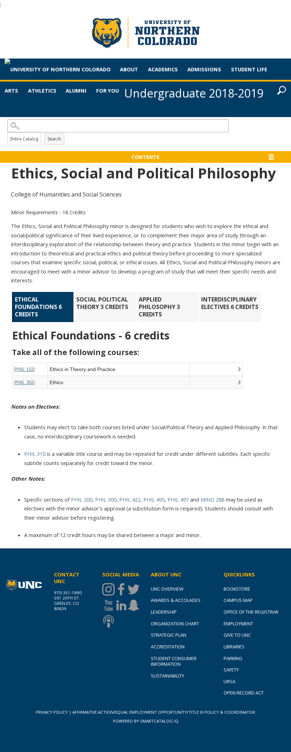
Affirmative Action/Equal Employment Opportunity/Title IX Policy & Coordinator (163, 712)
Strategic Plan (168, 635)
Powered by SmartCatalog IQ (146, 721)
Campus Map (238, 600)
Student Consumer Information (174, 661)
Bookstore (237, 589)
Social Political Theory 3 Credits (103, 303)
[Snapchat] (133, 605)
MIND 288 (212, 499)
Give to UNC (237, 635)
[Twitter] (133, 589)
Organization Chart (175, 623)
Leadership (164, 612)
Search (54, 139)
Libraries (234, 646)
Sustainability (167, 676)
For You (107, 90)
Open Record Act (244, 693)
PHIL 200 (81, 499)
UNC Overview (167, 589)
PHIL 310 (34, 453)
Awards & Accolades (176, 600)
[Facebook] (121, 589)
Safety (231, 670)
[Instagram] (108, 589)
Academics (163, 69)
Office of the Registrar (251, 612)
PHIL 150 (24, 369)
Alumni (76, 90)
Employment (238, 623)
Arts (11, 90)
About (129, 69)
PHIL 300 (105, 499)
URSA (229, 681)
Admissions (204, 69)
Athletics (42, 90)
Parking (233, 658)
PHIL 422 (130, 499)
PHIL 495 (154, 499)
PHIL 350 (24, 382)
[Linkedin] (121, 605)
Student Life (249, 69)
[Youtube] (108, 605)
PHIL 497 (178, 499)
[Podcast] (108, 621)
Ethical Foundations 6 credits (39, 306)
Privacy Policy (52, 712)
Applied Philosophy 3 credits (160, 306)
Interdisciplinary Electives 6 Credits (229, 303)
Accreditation (168, 646)
